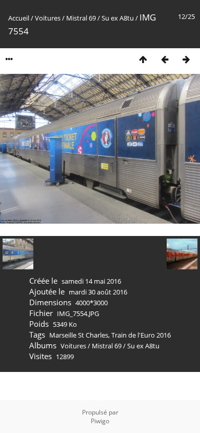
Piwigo (100, 421)
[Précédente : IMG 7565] (164, 59)
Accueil (18, 18)
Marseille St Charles (78, 335)
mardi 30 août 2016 (98, 292)
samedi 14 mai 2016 (91, 281)
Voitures (48, 18)
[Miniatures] (143, 59)
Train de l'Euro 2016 (141, 335)
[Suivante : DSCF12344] (186, 59)
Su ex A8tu (118, 18)
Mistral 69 (81, 18)
